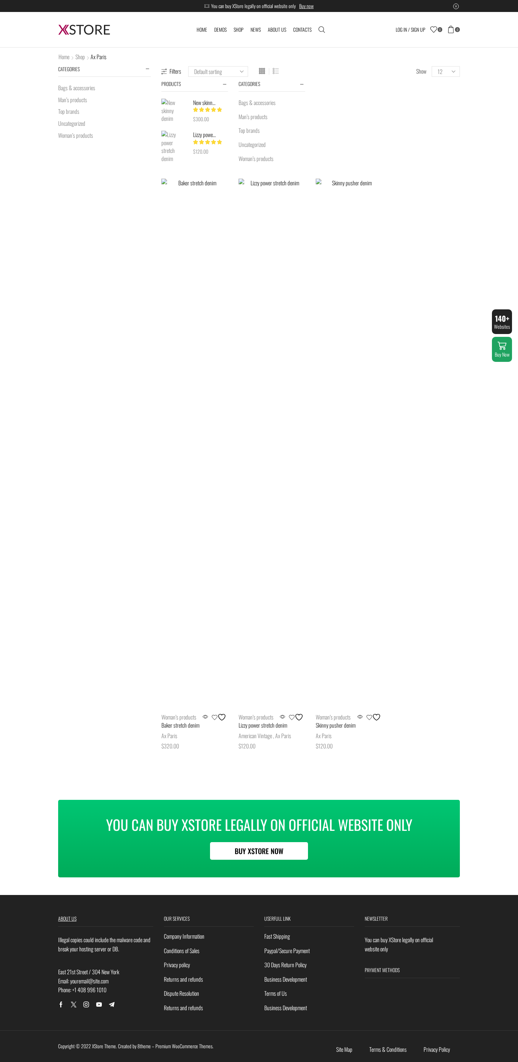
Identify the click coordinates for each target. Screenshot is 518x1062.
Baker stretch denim (180, 725)
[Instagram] (86, 1004)
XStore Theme (104, 1046)
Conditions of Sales (181, 950)
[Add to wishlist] (220, 717)
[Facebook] (61, 1004)
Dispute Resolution (181, 993)
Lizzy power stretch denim (204, 134)
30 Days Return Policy (285, 965)
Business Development (285, 979)
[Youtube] (99, 1004)
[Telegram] (112, 1004)
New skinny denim (204, 102)
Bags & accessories (257, 103)
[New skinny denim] (173, 111)
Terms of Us (275, 993)
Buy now (306, 6)
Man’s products (253, 116)
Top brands (249, 130)
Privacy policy (177, 965)
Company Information (184, 936)
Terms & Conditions (388, 1049)
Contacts (302, 29)
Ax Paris (169, 735)
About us (277, 29)
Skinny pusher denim (336, 725)
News (256, 29)
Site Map (344, 1049)
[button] (259, 851)
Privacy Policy (437, 1049)
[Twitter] (73, 1004)
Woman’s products (256, 158)
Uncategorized (252, 144)
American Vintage (255, 735)
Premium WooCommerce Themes (183, 1046)
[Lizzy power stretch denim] (173, 147)
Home (202, 29)
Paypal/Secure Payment (287, 950)
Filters (175, 71)
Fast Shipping (277, 936)
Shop (238, 29)
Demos (220, 29)
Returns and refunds (183, 979)
